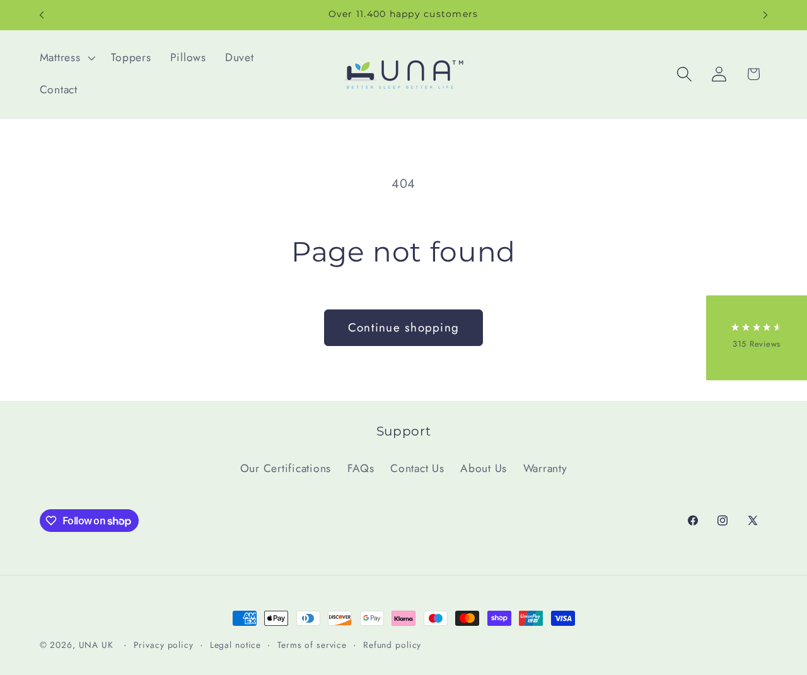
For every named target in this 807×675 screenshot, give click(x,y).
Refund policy (392, 644)
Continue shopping (403, 327)
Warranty (545, 468)
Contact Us (417, 468)
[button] (66, 58)
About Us (483, 468)
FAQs (360, 468)
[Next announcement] (765, 15)
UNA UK (96, 644)
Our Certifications (286, 468)
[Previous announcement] (41, 15)
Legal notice (236, 644)
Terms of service (312, 644)
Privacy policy (164, 644)
